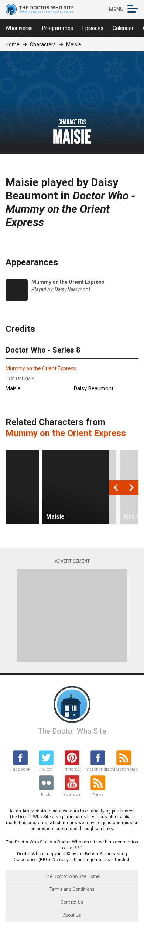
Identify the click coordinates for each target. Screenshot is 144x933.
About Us (72, 915)
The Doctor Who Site (72, 731)
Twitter (46, 769)
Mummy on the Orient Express (41, 368)
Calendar (123, 28)
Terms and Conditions (72, 889)
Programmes (57, 28)
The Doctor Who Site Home (72, 876)
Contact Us (72, 902)
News (98, 794)
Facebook (20, 769)
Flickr (46, 794)
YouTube (72, 794)
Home (13, 44)
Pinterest (72, 769)
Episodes (92, 28)
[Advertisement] (72, 615)
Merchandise (98, 769)
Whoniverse (19, 28)
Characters (43, 44)
